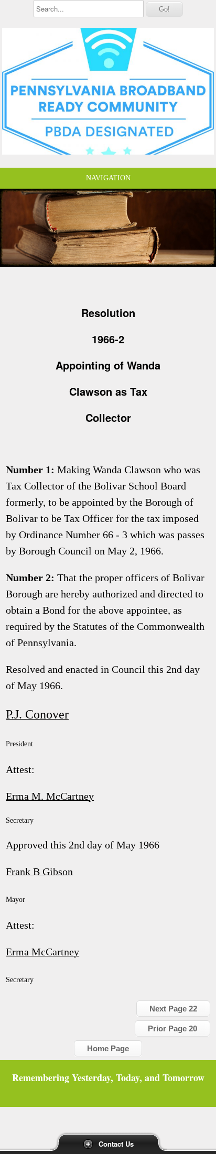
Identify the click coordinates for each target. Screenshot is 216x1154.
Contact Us (116, 1144)
